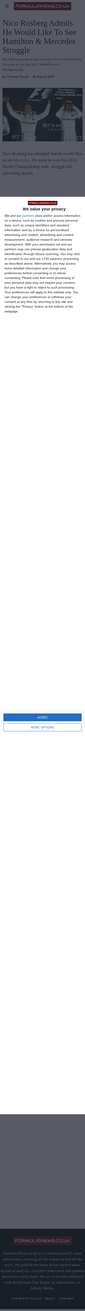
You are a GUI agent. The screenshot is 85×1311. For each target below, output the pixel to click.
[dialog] (42, 655)
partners (28, 215)
